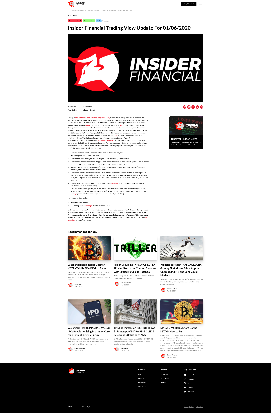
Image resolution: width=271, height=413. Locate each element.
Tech (131, 11)
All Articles (164, 374)
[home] (76, 4)
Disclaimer (199, 407)
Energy (103, 11)
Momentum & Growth (114, 11)
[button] (200, 3)
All (70, 11)
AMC (122, 125)
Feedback (164, 382)
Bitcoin (96, 11)
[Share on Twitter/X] (197, 107)
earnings (88, 125)
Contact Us (142, 386)
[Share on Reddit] (193, 107)
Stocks (125, 11)
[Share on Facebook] (201, 107)
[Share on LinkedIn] (189, 107)
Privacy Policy (189, 407)
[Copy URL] (184, 107)
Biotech (90, 11)
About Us (141, 378)
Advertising (142, 382)
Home (140, 374)
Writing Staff (165, 378)
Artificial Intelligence (79, 11)
